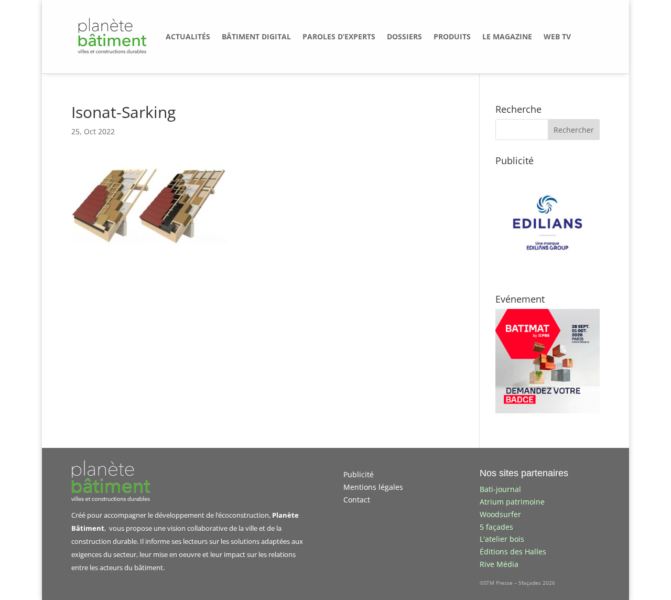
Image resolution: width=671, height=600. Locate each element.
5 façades (496, 527)
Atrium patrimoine (512, 502)
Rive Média (499, 564)
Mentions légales (373, 487)
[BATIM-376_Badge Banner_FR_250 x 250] (547, 410)
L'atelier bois (502, 539)
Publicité (358, 474)
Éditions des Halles (513, 551)
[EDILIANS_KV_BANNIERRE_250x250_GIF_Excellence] (547, 272)
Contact (356, 500)
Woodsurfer (500, 514)
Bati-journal (500, 489)
